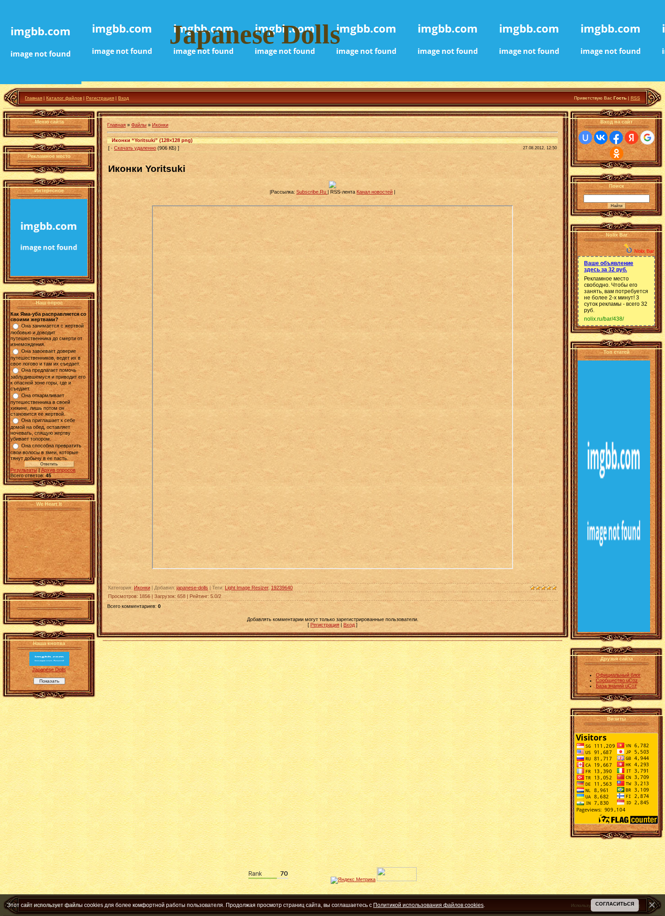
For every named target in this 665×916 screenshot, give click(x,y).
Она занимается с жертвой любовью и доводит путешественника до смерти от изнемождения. (47, 335)
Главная (33, 97)
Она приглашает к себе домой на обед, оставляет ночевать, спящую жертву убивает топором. (42, 430)
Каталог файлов (64, 97)
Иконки (160, 125)
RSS (635, 97)
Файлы (139, 125)
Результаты (23, 470)
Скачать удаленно (135, 148)
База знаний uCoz (616, 685)
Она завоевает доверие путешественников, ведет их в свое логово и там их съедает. (45, 357)
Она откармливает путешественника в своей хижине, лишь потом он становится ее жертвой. (40, 405)
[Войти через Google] (647, 137)
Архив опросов (58, 470)
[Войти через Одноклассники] (616, 153)
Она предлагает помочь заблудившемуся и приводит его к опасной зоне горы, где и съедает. (48, 379)
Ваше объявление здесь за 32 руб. (608, 266)
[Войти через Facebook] (616, 137)
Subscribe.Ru (312, 192)
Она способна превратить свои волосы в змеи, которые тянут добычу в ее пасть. (45, 452)
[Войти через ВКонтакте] (601, 137)
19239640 (282, 587)
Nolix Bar (644, 251)
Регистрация (100, 97)
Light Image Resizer (246, 587)
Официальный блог (618, 675)
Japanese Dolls (49, 669)
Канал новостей (374, 192)
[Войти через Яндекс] (631, 137)
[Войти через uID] (585, 137)
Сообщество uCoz (617, 680)
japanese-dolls (192, 587)
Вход (123, 97)
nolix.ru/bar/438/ (604, 319)
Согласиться (614, 904)
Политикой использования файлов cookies (428, 905)
